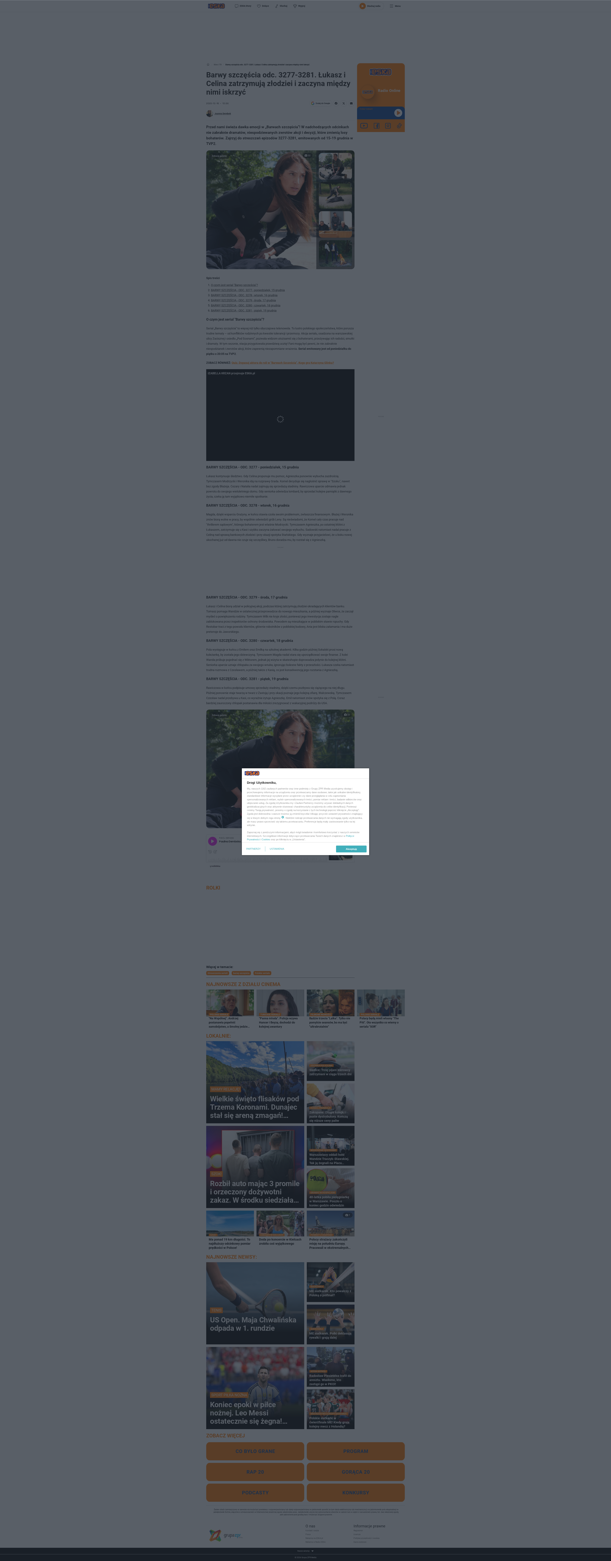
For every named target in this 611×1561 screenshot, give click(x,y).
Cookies (266, 839)
